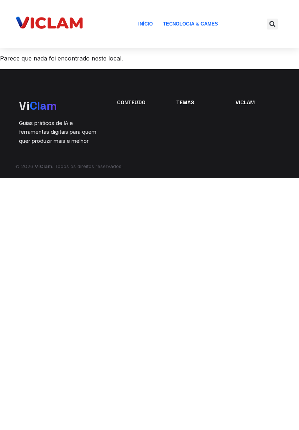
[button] (272, 24)
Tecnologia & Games (190, 24)
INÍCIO (145, 24)
